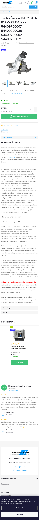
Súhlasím (19, 514)
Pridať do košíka (20, 117)
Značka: (4, 130)
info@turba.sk (21, 467)
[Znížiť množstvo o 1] (35, 111)
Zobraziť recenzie (13, 391)
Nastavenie (19, 508)
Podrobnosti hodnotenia (26, 43)
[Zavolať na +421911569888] (25, 2)
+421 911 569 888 (21, 470)
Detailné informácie (14, 93)
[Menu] (36, 2)
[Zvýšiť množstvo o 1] (35, 108)
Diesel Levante (11, 157)
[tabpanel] (19, 346)
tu (21, 503)
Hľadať (33, 7)
